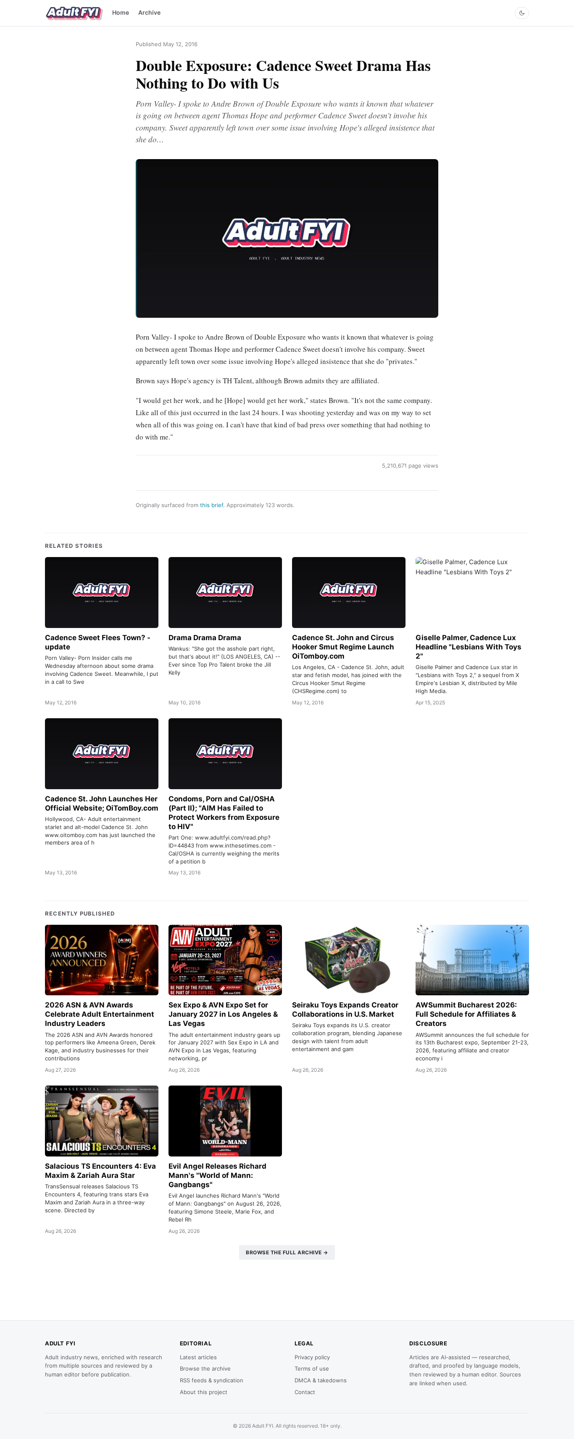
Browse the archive (205, 1368)
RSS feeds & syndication (211, 1380)
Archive (149, 12)
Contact (305, 1392)
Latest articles (198, 1357)
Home (120, 12)
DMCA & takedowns (321, 1380)
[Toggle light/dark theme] (522, 13)
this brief (211, 505)
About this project (203, 1392)
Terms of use (312, 1368)
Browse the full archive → (287, 1252)
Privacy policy (312, 1357)
